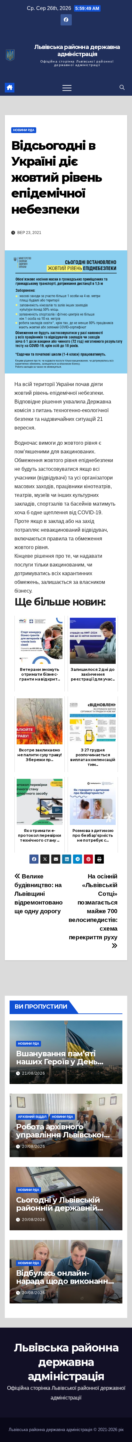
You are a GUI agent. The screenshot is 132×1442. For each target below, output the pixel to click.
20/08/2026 (33, 1146)
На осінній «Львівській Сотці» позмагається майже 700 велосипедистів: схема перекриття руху (93, 907)
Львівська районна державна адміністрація (77, 51)
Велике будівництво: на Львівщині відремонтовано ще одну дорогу (38, 894)
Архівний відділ (32, 1116)
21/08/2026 (33, 1073)
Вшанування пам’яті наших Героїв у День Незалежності (56, 1061)
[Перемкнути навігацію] (67, 87)
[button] (122, 87)
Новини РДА (23, 130)
